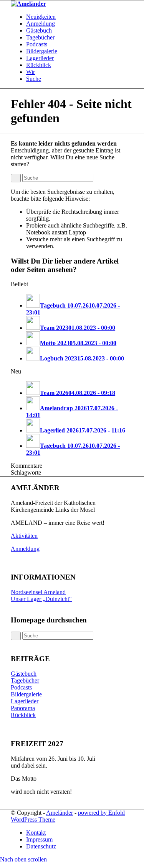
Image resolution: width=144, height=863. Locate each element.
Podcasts (21, 687)
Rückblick (23, 715)
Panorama (23, 708)
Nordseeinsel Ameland (38, 592)
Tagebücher (25, 680)
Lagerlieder (24, 701)
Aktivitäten (24, 535)
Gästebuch (23, 673)
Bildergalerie (26, 694)
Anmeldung (25, 548)
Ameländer (59, 812)
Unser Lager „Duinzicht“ (41, 599)
